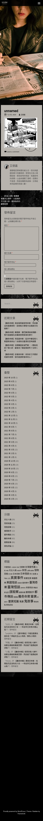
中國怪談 (7, 567)
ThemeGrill (21, 814)
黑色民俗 (9, 605)
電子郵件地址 (10, 262)
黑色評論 (7, 546)
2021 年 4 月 (9, 446)
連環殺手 (7, 531)
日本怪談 (24, 573)
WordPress (21, 811)
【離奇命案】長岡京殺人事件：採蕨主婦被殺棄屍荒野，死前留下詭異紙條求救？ (21, 645)
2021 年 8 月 (9, 431)
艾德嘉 (23, 115)
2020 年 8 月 (9, 476)
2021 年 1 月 (9, 457)
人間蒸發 (13, 567)
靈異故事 (7, 542)
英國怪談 (29, 587)
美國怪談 (12, 582)
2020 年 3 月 (9, 495)
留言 (6, 225)
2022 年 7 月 (9, 389)
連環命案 (22, 592)
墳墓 (7, 570)
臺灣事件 (25, 583)
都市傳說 (7, 535)
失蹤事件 (19, 570)
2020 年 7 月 (9, 480)
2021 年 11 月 (9, 419)
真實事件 (17, 578)
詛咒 (7, 592)
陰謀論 (16, 597)
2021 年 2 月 (9, 453)
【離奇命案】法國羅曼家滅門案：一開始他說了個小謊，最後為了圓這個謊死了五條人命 (21, 348)
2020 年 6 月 (9, 484)
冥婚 (18, 567)
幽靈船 (32, 570)
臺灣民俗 (23, 587)
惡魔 (6, 574)
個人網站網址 (9, 269)
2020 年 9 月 (9, 472)
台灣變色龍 (30, 567)
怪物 (36, 570)
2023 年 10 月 (9, 378)
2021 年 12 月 (9, 416)
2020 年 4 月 (9, 491)
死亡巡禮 (33, 574)
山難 (28, 570)
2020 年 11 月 (9, 465)
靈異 (34, 596)
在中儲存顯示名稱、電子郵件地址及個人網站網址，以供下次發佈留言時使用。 (21, 280)
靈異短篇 (13, 601)
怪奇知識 (7, 523)
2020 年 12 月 (9, 461)
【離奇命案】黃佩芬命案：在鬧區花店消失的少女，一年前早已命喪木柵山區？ (21, 627)
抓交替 (10, 574)
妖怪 (24, 570)
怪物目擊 (7, 527)
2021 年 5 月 (9, 442)
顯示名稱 (8, 253)
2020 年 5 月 (9, 488)
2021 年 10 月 (9, 423)
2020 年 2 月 (9, 499)
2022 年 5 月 (9, 397)
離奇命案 (7, 538)
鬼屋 (21, 601)
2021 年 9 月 (9, 427)
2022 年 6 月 (9, 393)
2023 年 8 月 (9, 381)
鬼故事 (28, 601)
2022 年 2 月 (9, 408)
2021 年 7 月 (9, 434)
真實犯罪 (27, 578)
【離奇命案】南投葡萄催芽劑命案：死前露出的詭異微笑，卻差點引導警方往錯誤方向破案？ (21, 325)
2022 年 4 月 (9, 400)
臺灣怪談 (13, 587)
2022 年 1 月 (9, 412)
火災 (8, 578)
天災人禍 (7, 520)
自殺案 (20, 583)
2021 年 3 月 (9, 450)
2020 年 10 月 (9, 469)
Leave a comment (13, 152)
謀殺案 (14, 592)
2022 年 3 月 (9, 404)
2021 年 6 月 (9, 438)
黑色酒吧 (9, 3)
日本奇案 (16, 574)
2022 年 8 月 (9, 385)
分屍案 (22, 567)
